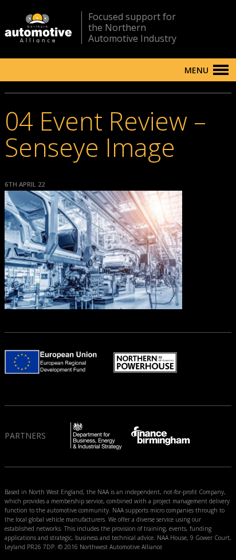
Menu (196, 70)
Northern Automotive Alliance (38, 27)
